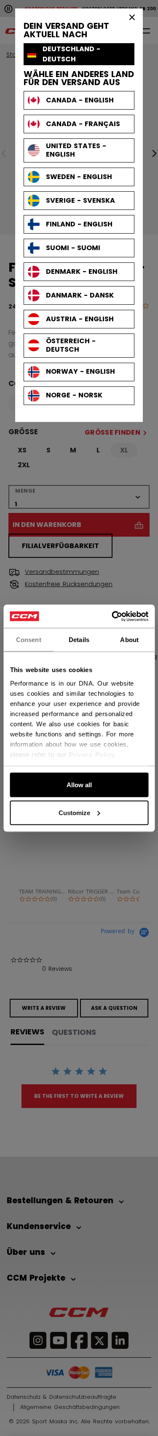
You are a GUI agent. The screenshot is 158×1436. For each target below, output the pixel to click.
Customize (74, 812)
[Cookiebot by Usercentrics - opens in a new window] (112, 616)
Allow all (79, 784)
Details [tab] (79, 639)
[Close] (132, 16)
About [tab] (129, 639)
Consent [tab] (28, 639)
